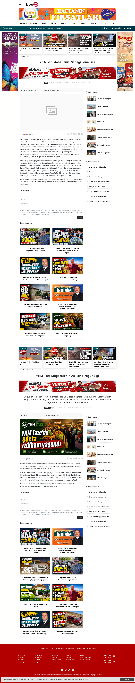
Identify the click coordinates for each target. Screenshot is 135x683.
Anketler (54, 657)
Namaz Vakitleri (85, 659)
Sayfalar (68, 657)
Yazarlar (128, 28)
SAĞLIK (63, 23)
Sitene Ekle (44, 648)
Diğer (102, 23)
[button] (18, 29)
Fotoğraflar (117, 28)
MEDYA (93, 23)
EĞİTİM (53, 23)
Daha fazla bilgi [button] (83, 679)
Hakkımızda (71, 648)
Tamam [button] (127, 679)
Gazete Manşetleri (85, 657)
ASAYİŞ (83, 23)
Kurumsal (82, 648)
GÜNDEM (23, 23)
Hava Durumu (70, 659)
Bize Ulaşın (92, 648)
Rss (53, 648)
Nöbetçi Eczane (56, 659)
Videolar (106, 28)
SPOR (74, 23)
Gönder (80, 217)
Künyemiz (61, 648)
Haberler (22, 56)
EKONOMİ (33, 23)
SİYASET (44, 23)
